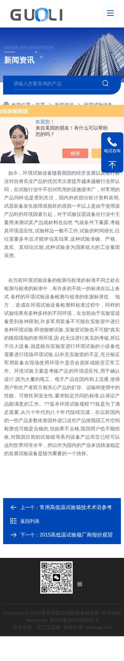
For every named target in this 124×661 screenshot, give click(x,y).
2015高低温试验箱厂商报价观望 (76, 535)
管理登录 (73, 627)
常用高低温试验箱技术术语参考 (76, 507)
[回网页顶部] (112, 165)
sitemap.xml (98, 627)
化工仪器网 (49, 627)
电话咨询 (112, 150)
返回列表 (30, 521)
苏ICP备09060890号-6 (74, 620)
